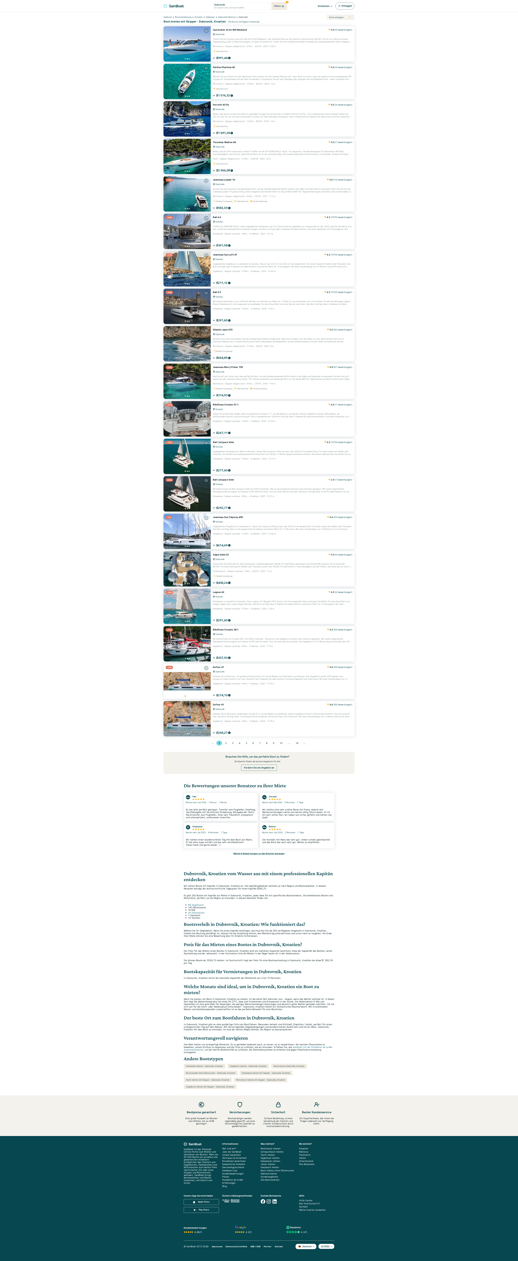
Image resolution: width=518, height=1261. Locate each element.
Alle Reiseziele (306, 1164)
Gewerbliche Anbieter (233, 1164)
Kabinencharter (269, 1173)
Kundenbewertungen (233, 1173)
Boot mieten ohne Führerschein (277, 1170)
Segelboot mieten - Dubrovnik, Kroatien (248, 1066)
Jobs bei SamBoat (231, 1151)
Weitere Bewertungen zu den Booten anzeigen (259, 853)
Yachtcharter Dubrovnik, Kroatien (288, 1066)
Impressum (217, 1246)
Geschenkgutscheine (233, 1167)
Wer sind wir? (229, 1148)
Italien (302, 1158)
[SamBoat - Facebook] (263, 1201)
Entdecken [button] (324, 6)
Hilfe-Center (306, 1200)
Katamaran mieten (270, 1161)
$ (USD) (325, 1246)
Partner (268, 1246)
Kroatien (303, 1148)
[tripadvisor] (294, 1227)
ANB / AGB (255, 1246)
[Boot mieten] (173, 6)
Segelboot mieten (270, 1158)
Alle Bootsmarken (270, 1179)
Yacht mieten (268, 1155)
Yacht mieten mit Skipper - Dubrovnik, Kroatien (207, 1079)
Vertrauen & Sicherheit (234, 1158)
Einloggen (346, 5)
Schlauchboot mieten (272, 1151)
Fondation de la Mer (232, 1179)
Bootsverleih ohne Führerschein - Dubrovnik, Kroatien (210, 1073)
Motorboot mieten (270, 1148)
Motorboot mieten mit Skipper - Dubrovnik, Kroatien (260, 1079)
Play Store (203, 1209)
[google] (240, 1227)
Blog (224, 1186)
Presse (225, 1176)
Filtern (280, 4)
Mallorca (303, 1151)
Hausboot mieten (270, 1167)
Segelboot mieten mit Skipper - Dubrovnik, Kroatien (210, 1086)
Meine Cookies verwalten (312, 1210)
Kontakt (303, 1206)
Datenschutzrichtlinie (236, 1246)
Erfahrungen (229, 1183)
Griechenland (306, 1161)
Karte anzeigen (336, 17)
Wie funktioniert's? (309, 1203)
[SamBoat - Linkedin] (274, 1201)
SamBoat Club (229, 1170)
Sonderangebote (269, 1176)
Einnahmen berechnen (234, 1161)
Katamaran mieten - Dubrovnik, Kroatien (204, 1066)
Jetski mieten (268, 1164)
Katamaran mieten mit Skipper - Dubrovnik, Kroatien (266, 1073)
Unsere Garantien (231, 1155)
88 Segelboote (196, 904)
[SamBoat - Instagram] (268, 1201)
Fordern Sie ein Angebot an (259, 767)
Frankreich (304, 1155)
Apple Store (203, 1201)
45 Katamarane (196, 912)
